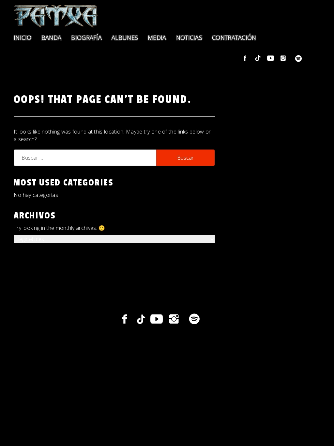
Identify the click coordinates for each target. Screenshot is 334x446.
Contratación (234, 37)
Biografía (86, 37)
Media (157, 37)
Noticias (189, 37)
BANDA (51, 37)
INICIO (23, 37)
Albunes (125, 37)
